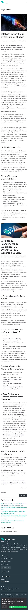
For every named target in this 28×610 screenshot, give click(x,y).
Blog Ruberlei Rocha (13, 40)
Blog (13, 41)
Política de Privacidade (14, 596)
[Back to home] (7, 2)
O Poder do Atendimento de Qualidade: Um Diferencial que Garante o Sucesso (11, 246)
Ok (4, 606)
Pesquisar (3, 492)
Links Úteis (24, 594)
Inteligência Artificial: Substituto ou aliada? (12, 35)
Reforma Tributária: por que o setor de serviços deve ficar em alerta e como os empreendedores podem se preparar (14, 517)
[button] (26, 2)
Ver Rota (6, 567)
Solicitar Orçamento (7, 594)
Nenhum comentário (20, 41)
